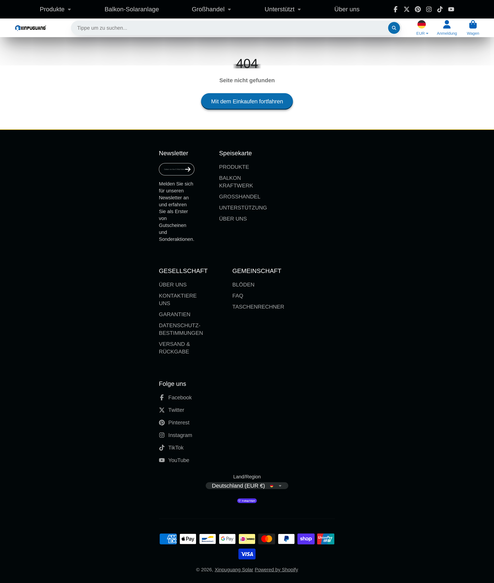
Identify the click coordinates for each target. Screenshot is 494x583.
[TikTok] (440, 9)
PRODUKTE (234, 167)
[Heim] (30, 28)
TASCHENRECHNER (258, 307)
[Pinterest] (418, 9)
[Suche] (394, 28)
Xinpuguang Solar (234, 569)
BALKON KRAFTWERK (236, 182)
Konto (447, 27)
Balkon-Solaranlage (132, 9)
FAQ (237, 296)
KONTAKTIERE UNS (178, 299)
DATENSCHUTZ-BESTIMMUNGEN (181, 329)
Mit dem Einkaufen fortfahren (247, 101)
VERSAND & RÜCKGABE (174, 348)
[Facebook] (395, 9)
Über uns (347, 9)
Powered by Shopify (276, 569)
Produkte (52, 9)
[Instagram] (429, 9)
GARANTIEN (174, 314)
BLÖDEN (243, 285)
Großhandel (208, 9)
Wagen (473, 27)
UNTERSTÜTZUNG (243, 208)
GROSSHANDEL (239, 197)
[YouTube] (451, 9)
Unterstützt (279, 9)
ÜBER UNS (233, 219)
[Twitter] (407, 9)
